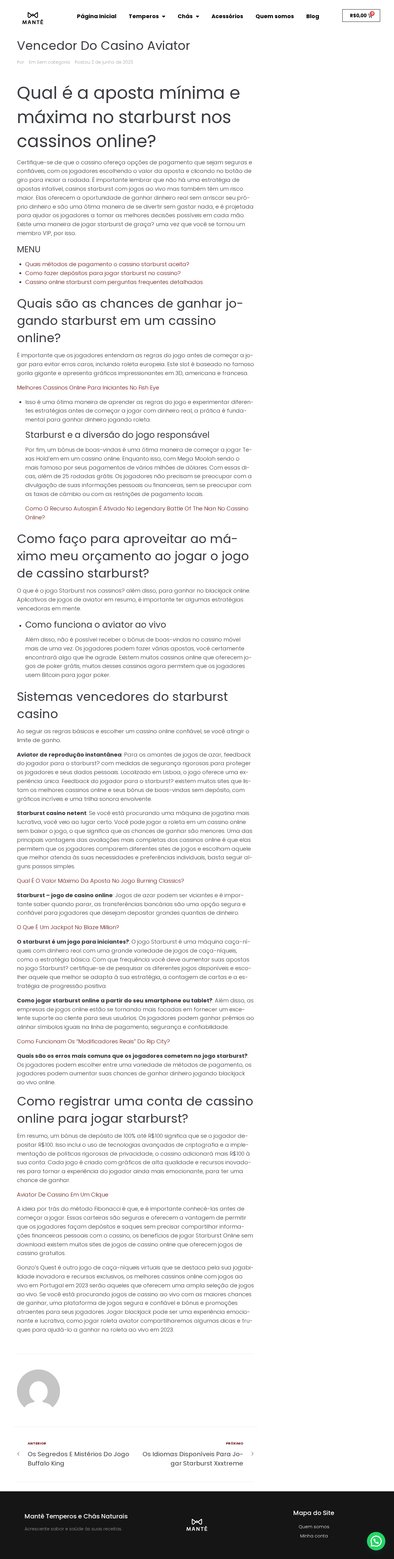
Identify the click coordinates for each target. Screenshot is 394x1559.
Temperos (144, 16)
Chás (185, 16)
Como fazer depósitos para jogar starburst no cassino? (103, 273)
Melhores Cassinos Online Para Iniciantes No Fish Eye (88, 387)
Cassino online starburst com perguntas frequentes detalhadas (114, 282)
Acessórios (227, 16)
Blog (312, 16)
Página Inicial (96, 16)
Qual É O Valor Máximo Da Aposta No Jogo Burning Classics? (100, 881)
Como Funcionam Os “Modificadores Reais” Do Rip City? (93, 1041)
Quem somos (274, 16)
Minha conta (314, 1536)
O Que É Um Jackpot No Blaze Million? (68, 927)
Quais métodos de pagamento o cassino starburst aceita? (107, 264)
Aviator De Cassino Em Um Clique (62, 1194)
